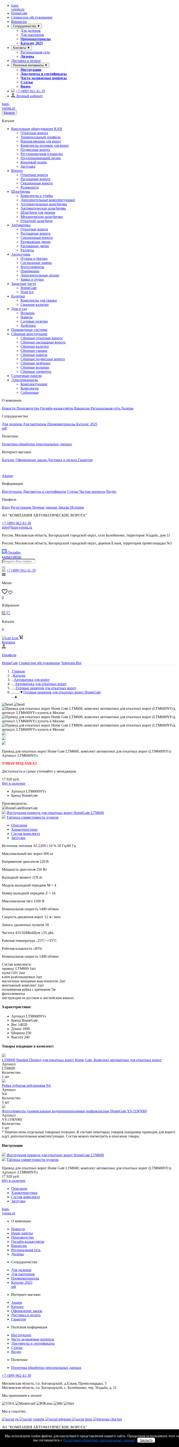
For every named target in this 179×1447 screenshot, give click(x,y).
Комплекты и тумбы (37, 196)
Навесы (27, 317)
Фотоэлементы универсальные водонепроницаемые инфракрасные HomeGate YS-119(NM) (74, 1111)
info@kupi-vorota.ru (17, 527)
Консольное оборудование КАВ (36, 129)
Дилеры (27, 56)
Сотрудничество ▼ (26, 26)
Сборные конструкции (29, 334)
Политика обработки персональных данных (37, 444)
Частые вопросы (92, 491)
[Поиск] (4, 567)
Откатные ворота (34, 133)
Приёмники (30, 271)
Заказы (64, 507)
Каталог (9, 112)
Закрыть (146, 1440)
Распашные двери (35, 246)
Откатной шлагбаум (36, 221)
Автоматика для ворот (32, 680)
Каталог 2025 (32, 43)
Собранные (30, 392)
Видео (26, 86)
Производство (28, 408)
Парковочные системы (29, 330)
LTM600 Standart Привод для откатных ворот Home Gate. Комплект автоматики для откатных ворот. (82, 1060)
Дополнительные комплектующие (48, 200)
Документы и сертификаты (44, 74)
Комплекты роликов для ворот (45, 145)
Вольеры (27, 313)
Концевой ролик (34, 162)
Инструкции (31, 70)
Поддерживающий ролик (41, 158)
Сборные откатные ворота (41, 338)
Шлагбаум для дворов (38, 212)
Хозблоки (28, 325)
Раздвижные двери (36, 242)
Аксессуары (20, 254)
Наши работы (22, 1233)
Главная (18, 671)
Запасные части (23, 284)
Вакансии (19, 21)
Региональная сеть (35, 52)
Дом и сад (19, 309)
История (77, 507)
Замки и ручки (32, 279)
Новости (9, 408)
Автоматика (21, 225)
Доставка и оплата (26, 61)
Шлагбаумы (20, 191)
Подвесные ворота (35, 150)
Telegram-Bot (71, 663)
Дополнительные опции (40, 275)
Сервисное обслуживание (31, 17)
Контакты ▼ (21, 48)
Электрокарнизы (24, 380)
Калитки (18, 296)
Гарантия (85, 460)
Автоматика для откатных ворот (41, 684)
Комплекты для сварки (39, 300)
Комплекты (30, 388)
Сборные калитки (35, 346)
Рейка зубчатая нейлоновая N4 (26, 1085)
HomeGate (19, 13)
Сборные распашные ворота (43, 342)
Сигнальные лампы (36, 263)
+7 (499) (30, 91)
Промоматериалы (36, 39)
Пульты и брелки (34, 258)
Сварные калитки (35, 305)
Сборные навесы (34, 355)
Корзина (8, 642)
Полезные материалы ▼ (30, 65)
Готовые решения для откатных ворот (46, 688)
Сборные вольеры (35, 367)
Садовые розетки (34, 321)
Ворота (17, 171)
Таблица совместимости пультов (33, 817)
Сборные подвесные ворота (43, 359)
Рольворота (30, 187)
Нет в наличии (13, 783)
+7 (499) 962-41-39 (16, 1375)
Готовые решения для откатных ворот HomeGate (62, 692)
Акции (7, 476)
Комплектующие (34, 384)
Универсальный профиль (41, 137)
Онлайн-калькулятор (57, 408)
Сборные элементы (36, 371)
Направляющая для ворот (41, 141)
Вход (6, 507)
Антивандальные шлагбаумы (44, 204)
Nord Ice (27, 292)
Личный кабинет (29, 96)
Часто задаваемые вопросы (44, 78)
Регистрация (21, 507)
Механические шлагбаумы (42, 217)
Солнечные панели (26, 376)
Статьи (27, 82)
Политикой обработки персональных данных (99, 1440)
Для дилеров (31, 31)
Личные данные (45, 507)
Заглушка (28, 166)
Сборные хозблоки (35, 363)
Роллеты (27, 250)
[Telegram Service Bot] (13, 91)
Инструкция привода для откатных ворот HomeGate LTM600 (55, 813)
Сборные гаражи (34, 351)
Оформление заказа (32, 460)
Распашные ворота (35, 179)
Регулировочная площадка (42, 154)
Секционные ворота (37, 183)
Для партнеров (32, 35)
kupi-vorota (17, 7)
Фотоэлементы (32, 267)
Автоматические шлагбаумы (43, 208)
